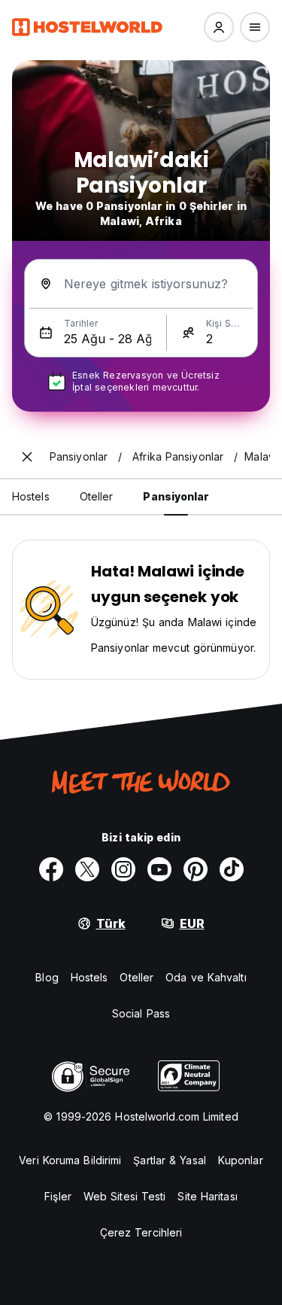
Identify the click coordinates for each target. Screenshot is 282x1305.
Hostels (89, 977)
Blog (46, 977)
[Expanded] (27, 457)
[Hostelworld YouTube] (159, 869)
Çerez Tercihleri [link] (141, 1232)
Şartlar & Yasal (169, 1160)
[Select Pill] (219, 27)
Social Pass (141, 1013)
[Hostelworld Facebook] (51, 869)
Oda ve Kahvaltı (206, 977)
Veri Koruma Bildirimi (70, 1160)
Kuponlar (240, 1160)
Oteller (136, 977)
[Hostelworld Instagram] (123, 869)
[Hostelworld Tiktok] (232, 869)
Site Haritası (207, 1196)
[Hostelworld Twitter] (87, 869)
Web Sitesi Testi (124, 1196)
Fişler (57, 1196)
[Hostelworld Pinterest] (195, 869)
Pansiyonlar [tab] (176, 496)
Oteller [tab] (97, 496)
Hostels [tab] (31, 496)
